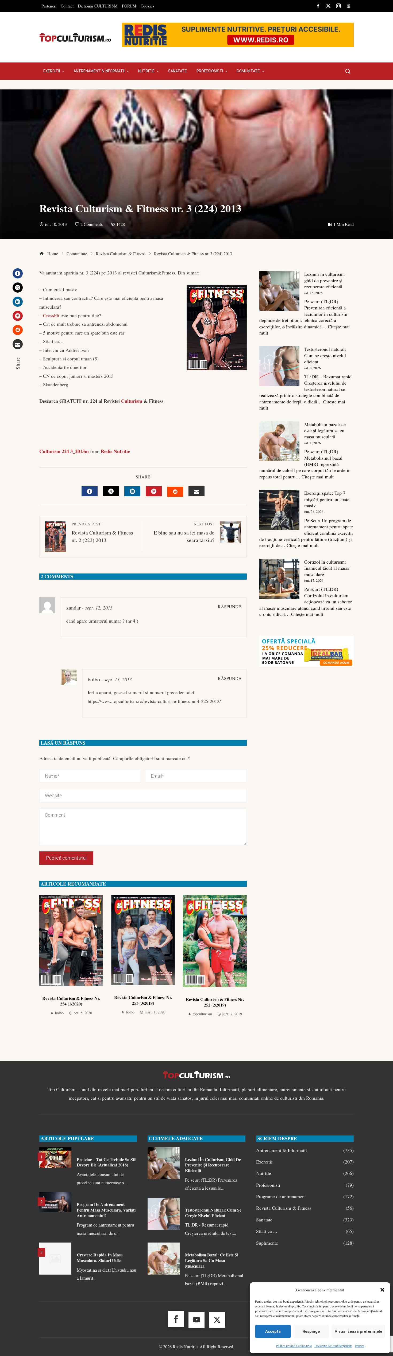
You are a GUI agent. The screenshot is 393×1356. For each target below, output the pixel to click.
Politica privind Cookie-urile (294, 1345)
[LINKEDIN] (132, 491)
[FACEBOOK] (90, 491)
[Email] (18, 344)
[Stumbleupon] (18, 330)
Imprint (359, 1345)
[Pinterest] (18, 316)
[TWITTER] (111, 491)
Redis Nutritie (115, 451)
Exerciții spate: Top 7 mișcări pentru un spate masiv (326, 499)
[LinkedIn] (18, 302)
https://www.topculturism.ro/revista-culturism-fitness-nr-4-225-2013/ (154, 701)
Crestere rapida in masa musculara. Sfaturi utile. (100, 1257)
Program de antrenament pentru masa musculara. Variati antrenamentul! (106, 1210)
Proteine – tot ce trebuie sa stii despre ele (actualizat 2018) (106, 1162)
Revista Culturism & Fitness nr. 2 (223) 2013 (102, 532)
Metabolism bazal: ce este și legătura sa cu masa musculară (325, 430)
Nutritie (305, 1173)
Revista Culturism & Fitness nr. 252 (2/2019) (215, 1002)
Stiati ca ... (305, 1231)
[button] (382, 1289)
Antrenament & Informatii (305, 1150)
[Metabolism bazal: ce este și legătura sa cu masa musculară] (279, 441)
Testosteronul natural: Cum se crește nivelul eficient (325, 355)
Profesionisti (305, 1185)
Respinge (311, 1331)
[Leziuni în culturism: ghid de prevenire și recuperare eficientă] (279, 291)
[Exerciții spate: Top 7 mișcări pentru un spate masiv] (279, 510)
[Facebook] (18, 273)
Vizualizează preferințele (358, 1331)
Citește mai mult (318, 476)
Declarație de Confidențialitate (333, 1345)
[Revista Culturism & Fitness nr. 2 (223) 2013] (40, 434)
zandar (73, 607)
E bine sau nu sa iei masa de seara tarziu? (184, 532)
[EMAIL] (196, 491)
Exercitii (305, 1162)
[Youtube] (196, 1320)
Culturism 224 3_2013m (64, 451)
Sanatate (305, 1220)
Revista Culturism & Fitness (305, 1208)
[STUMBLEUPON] (175, 492)
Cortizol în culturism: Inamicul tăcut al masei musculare (326, 568)
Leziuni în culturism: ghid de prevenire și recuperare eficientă (324, 280)
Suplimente (305, 1243)
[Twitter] (18, 287)
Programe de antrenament (305, 1196)
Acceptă (273, 1331)
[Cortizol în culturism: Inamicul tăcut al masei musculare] (279, 579)
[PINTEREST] (154, 491)
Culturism (131, 401)
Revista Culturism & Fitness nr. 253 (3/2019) (143, 1000)
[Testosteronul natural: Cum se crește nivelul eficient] (279, 366)
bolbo (94, 679)
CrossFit (51, 315)
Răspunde (229, 607)
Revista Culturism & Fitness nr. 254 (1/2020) (71, 1001)
